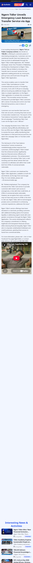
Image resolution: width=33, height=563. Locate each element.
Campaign (11, 9)
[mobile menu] (30, 5)
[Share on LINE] (26, 45)
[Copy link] (30, 45)
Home (2, 9)
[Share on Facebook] (23, 45)
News (7, 9)
